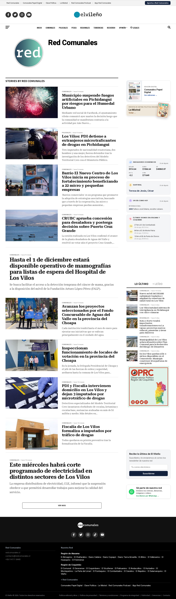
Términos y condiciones (108, 595)
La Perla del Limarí (83, 571)
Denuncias (156, 595)
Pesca (74, 27)
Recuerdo (111, 27)
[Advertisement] (148, 136)
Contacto (166, 595)
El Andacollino (135, 568)
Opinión (122, 27)
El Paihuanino (121, 568)
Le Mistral (64, 3)
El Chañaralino (80, 557)
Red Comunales (13, 3)
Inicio (39, 27)
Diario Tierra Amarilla (127, 557)
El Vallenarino (154, 557)
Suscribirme (148, 473)
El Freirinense (78, 560)
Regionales (85, 27)
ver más (62, 505)
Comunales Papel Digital (32, 3)
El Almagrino (66, 557)
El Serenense (78, 568)
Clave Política (51, 3)
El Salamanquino (155, 571)
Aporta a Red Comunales (157, 3)
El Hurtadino (149, 568)
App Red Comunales (103, 3)
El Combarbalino (115, 571)
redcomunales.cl (13, 552)
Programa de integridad (129, 595)
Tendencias (98, 27)
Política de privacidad (88, 595)
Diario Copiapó (109, 557)
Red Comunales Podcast (81, 3)
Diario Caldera (95, 557)
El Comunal (66, 568)
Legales (135, 27)
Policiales (63, 27)
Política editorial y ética (68, 595)
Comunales (50, 27)
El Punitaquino (99, 571)
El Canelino (129, 571)
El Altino (142, 557)
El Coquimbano (93, 568)
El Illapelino (141, 571)
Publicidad (145, 595)
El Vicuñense (107, 568)
